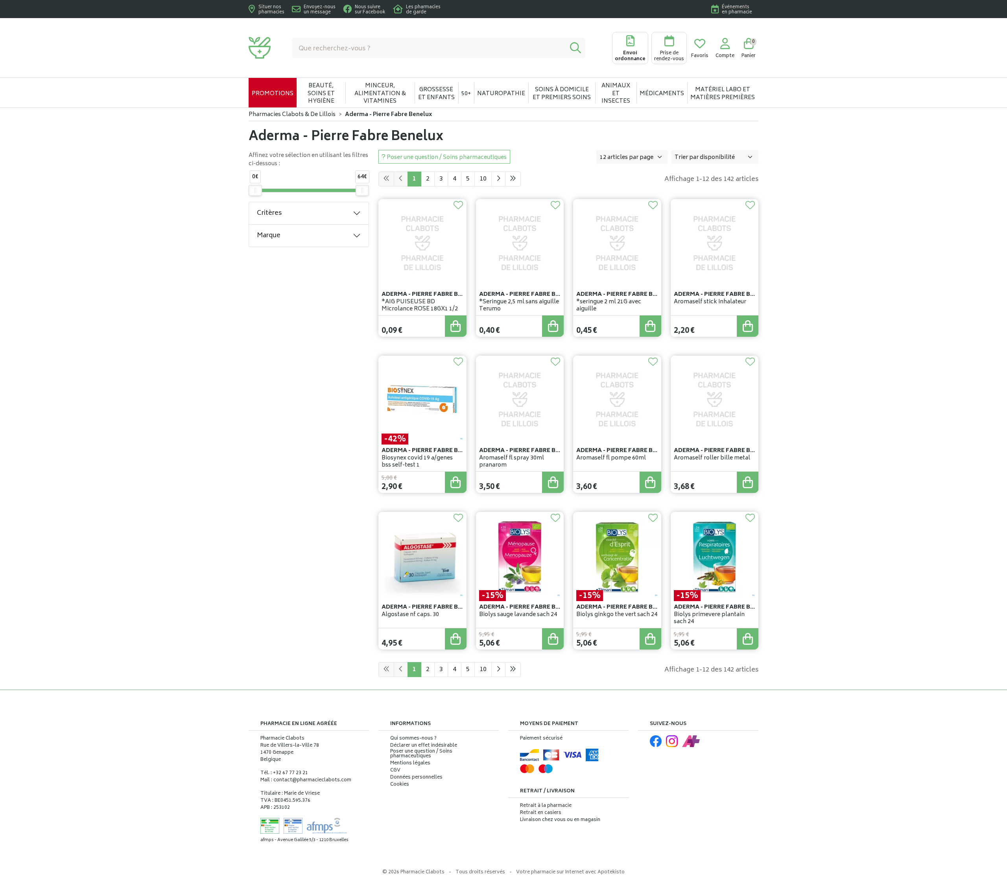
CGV (395, 770)
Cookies (399, 784)
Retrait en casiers (540, 813)
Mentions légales (410, 763)
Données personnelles (416, 777)
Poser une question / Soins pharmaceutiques (421, 754)
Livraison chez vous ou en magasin (560, 820)
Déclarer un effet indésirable (423, 746)
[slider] (255, 190)
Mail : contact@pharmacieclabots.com (305, 780)
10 (483, 179)
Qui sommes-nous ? (413, 738)
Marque (268, 235)
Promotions (272, 94)
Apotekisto (570, 872)
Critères (269, 213)
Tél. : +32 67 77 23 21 (284, 773)
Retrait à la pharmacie (546, 806)
